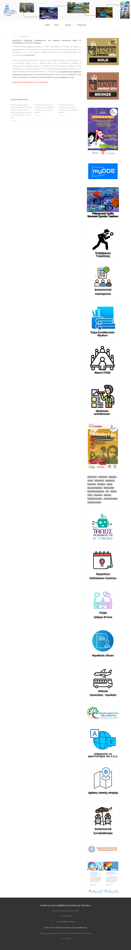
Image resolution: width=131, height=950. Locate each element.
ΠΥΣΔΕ (90, 495)
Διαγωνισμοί (98, 495)
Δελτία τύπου (92, 477)
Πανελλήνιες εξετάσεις (95, 499)
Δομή (56, 25)
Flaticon (68, 938)
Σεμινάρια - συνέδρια (94, 502)
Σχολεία (68, 25)
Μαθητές (113, 491)
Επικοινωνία (81, 25)
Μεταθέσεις (101, 484)
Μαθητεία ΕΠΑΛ (109, 488)
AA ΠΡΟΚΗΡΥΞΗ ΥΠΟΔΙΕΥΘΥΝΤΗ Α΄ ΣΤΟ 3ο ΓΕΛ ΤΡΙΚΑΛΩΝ (30, 82)
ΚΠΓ (107, 491)
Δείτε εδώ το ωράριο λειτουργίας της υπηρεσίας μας (65, 927)
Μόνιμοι (109, 484)
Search (114, 30)
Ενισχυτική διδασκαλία (95, 488)
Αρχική (47, 25)
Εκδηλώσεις (112, 477)
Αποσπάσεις (92, 484)
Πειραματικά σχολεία (110, 499)
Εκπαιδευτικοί (99, 481)
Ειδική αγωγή (103, 477)
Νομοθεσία (107, 495)
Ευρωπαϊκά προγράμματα (96, 491)
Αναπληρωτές (110, 481)
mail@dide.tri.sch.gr (68, 922)
